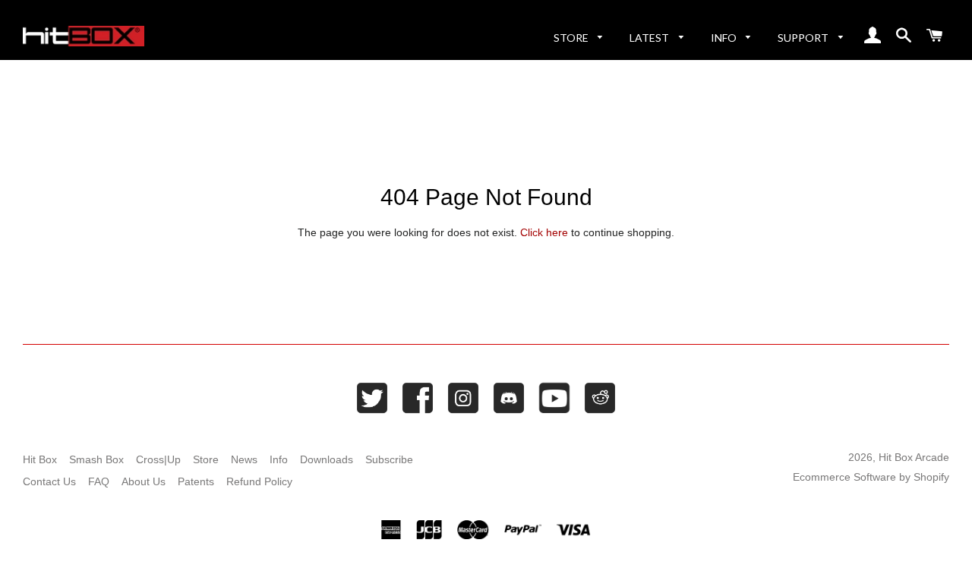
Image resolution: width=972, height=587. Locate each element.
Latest (650, 37)
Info (725, 37)
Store (572, 37)
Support (804, 37)
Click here (544, 232)
